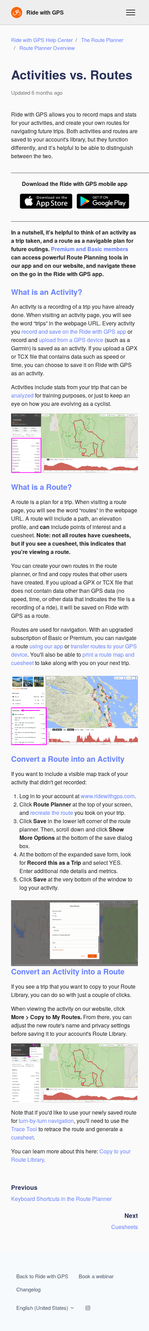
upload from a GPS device (71, 340)
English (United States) (43, 1307)
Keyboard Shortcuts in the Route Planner (61, 1199)
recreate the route (51, 813)
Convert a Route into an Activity (67, 758)
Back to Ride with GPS (42, 1276)
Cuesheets (124, 1227)
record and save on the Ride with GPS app (74, 331)
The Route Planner (102, 39)
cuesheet (22, 1137)
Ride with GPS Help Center (42, 39)
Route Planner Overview (47, 47)
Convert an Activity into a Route (67, 971)
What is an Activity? (46, 291)
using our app (46, 646)
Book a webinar (96, 1276)
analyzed (22, 395)
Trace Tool (24, 1129)
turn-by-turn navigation (46, 1121)
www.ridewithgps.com (107, 796)
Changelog (28, 1289)
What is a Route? (41, 486)
